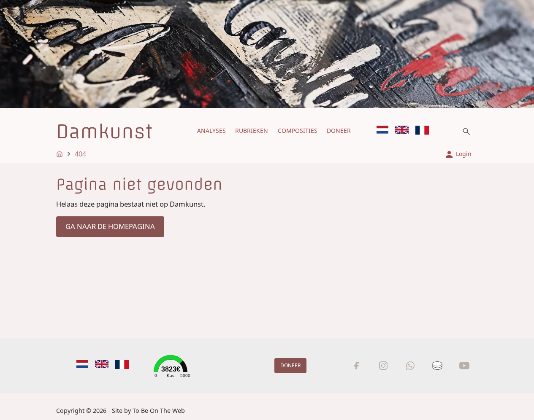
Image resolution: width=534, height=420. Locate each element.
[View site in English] (402, 130)
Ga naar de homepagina (110, 226)
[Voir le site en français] (422, 130)
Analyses (211, 131)
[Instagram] (383, 365)
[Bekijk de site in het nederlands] (382, 130)
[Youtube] (464, 365)
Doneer (339, 131)
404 (80, 154)
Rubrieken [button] (251, 131)
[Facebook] (356, 365)
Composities (297, 131)
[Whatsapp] (410, 365)
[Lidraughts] (437, 365)
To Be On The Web (159, 411)
